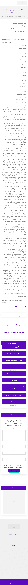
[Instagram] (22, 538)
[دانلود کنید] (14, 502)
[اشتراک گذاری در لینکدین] (10, 315)
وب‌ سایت (14, 456)
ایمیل (14, 450)
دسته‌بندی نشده (11, 307)
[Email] (8, 539)
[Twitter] (19, 538)
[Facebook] (24, 538)
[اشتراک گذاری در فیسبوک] (16, 315)
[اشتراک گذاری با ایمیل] (8, 315)
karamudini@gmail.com (14, 550)
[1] (2, 299)
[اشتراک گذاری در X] (14, 315)
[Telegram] (6, 538)
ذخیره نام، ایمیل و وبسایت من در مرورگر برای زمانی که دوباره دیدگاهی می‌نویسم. (14, 466)
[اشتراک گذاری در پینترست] (12, 315)
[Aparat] (4, 539)
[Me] (15, 539)
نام (14, 443)
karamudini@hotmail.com (13, 552)
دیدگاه (14, 428)
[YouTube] (11, 538)
